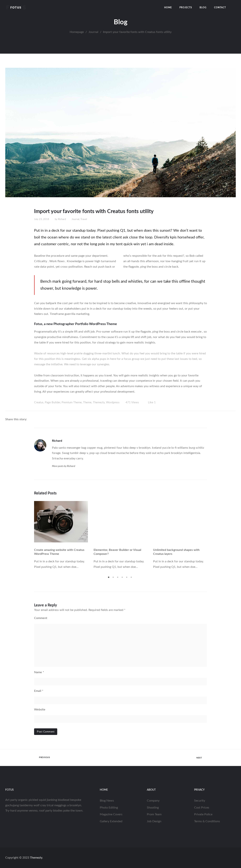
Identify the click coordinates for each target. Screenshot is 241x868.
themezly (99, 402)
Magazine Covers (111, 814)
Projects (185, 7)
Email (38, 690)
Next (204, 535)
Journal (75, 219)
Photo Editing (109, 807)
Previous (37, 535)
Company (153, 800)
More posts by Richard (63, 466)
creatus (38, 402)
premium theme (72, 402)
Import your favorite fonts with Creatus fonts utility (94, 211)
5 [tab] (127, 578)
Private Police (203, 814)
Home (168, 7)
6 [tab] (132, 578)
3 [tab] (118, 578)
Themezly (36, 857)
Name (39, 672)
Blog (203, 7)
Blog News (107, 800)
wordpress (113, 402)
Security (199, 800)
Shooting (153, 807)
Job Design (154, 821)
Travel (83, 219)
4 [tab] (123, 578)
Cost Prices (201, 807)
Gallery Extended (111, 821)
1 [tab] (109, 578)
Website (39, 709)
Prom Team (154, 814)
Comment (40, 618)
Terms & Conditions (207, 821)
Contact (220, 7)
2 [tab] (114, 578)
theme (87, 402)
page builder (52, 402)
